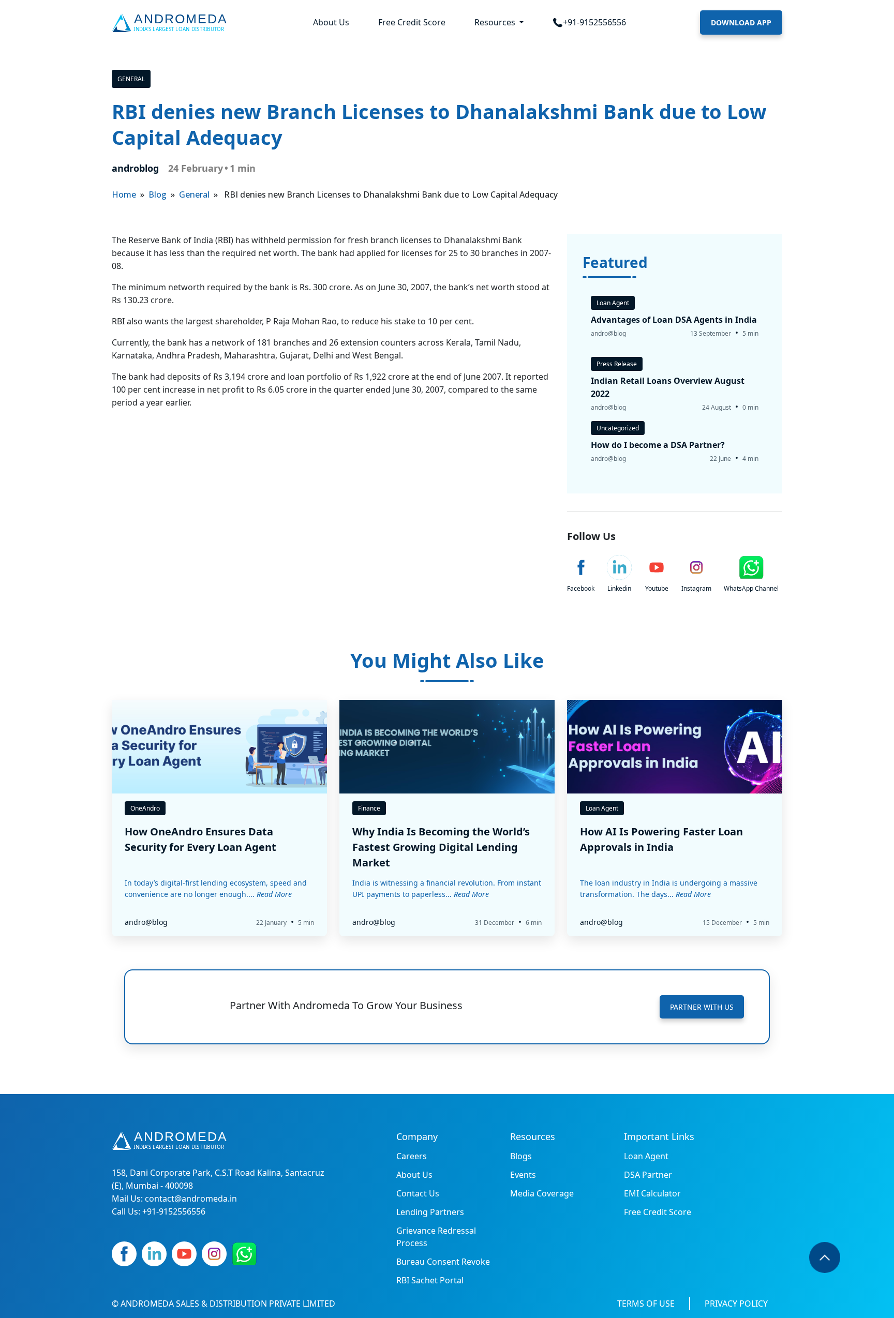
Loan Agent (646, 1156)
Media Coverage (542, 1193)
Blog (157, 194)
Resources (495, 22)
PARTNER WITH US (702, 1007)
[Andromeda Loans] (171, 23)
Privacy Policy (736, 1303)
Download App (741, 22)
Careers (411, 1156)
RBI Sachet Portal (430, 1280)
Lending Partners (430, 1212)
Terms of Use (646, 1303)
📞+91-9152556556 (589, 22)
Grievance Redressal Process (436, 1237)
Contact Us (417, 1193)
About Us (331, 22)
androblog (135, 168)
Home (124, 194)
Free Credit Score (411, 22)
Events (523, 1174)
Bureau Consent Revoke (443, 1261)
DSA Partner (648, 1174)
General (131, 78)
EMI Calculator (652, 1193)
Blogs (521, 1156)
